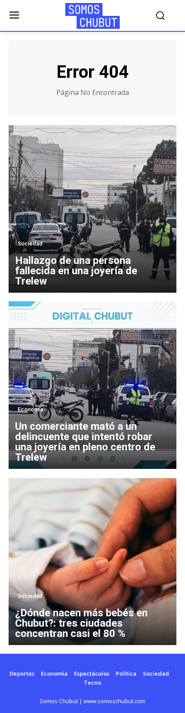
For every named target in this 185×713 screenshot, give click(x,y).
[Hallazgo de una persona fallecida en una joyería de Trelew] (92, 209)
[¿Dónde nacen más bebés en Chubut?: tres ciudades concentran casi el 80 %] (92, 561)
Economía (30, 409)
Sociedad (30, 243)
